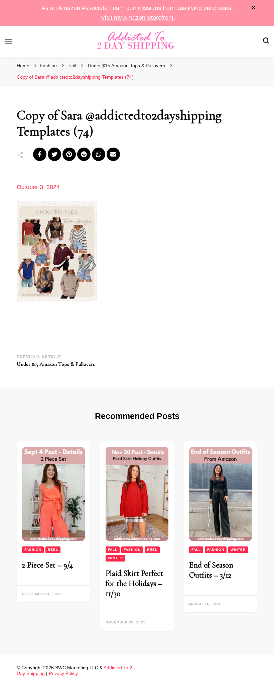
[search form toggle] (266, 41)
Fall (72, 65)
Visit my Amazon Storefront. (138, 17)
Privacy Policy (63, 673)
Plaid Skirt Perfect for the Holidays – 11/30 (134, 583)
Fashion (48, 65)
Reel (53, 549)
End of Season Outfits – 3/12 (211, 570)
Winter (115, 558)
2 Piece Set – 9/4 (47, 565)
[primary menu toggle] (8, 41)
